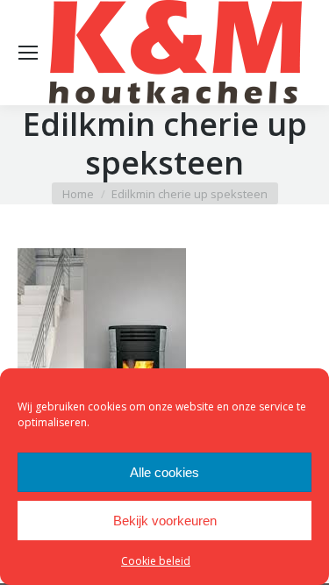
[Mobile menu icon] (28, 52)
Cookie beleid (155, 560)
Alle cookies (164, 472)
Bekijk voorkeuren (165, 520)
